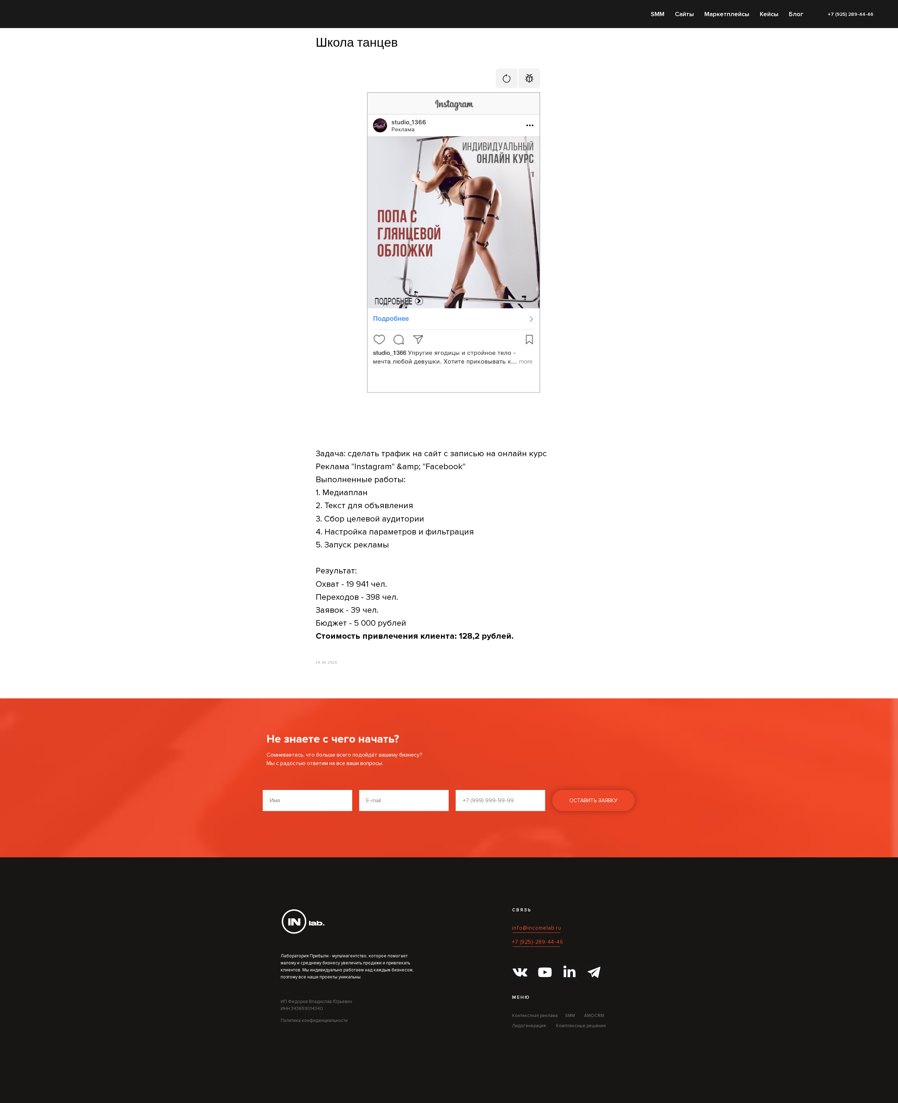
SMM (657, 14)
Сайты (684, 14)
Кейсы (769, 14)
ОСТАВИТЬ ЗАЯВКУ (593, 800)
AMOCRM (594, 1015)
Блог (796, 14)
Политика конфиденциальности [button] (314, 1020)
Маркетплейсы (726, 14)
